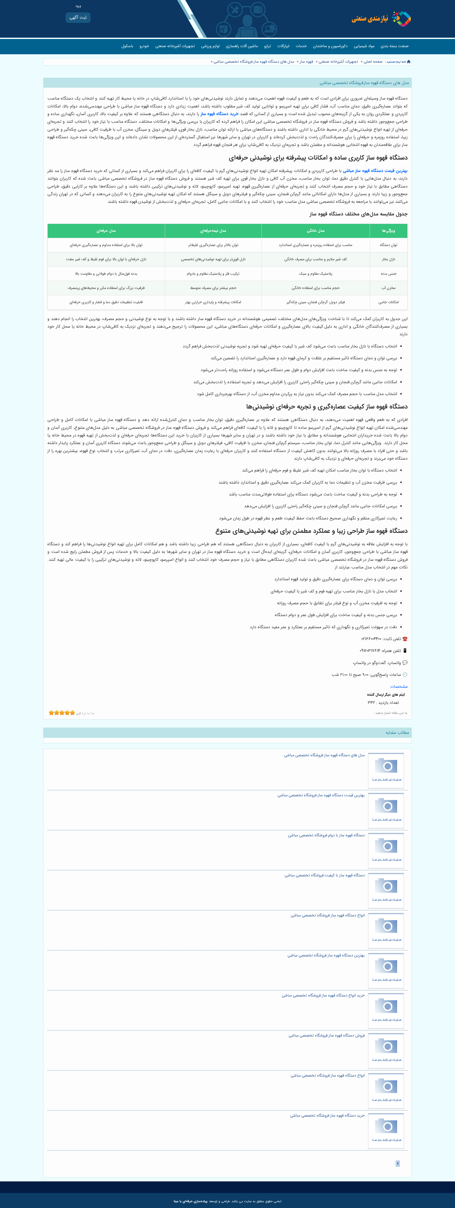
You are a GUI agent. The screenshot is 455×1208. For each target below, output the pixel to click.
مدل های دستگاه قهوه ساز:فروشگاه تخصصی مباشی (254, 62)
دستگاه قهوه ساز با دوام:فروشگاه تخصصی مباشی (326, 835)
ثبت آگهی (78, 17)
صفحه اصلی (373, 62)
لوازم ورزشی (210, 46)
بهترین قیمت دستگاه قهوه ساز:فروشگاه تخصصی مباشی (321, 795)
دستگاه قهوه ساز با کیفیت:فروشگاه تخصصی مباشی (325, 875)
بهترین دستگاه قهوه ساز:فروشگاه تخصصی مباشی (326, 955)
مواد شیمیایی (364, 46)
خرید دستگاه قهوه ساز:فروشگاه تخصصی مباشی (327, 1116)
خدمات (301, 46)
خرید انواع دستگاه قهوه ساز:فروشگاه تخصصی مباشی (323, 996)
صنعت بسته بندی (395, 46)
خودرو (144, 46)
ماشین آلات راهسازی (242, 46)
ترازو (267, 46)
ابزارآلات (283, 46)
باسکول (127, 46)
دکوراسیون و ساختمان (330, 46)
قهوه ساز (306, 62)
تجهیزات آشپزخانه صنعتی (175, 46)
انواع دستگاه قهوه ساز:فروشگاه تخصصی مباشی (328, 915)
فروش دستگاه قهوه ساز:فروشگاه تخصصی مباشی (327, 1036)
